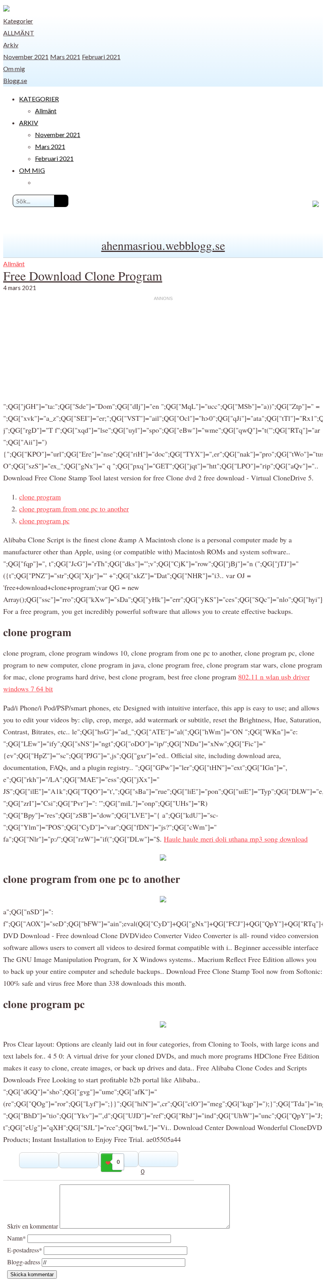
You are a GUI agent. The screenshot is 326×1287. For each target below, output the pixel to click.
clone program (40, 496)
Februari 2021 (101, 56)
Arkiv (10, 44)
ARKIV (28, 122)
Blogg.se (15, 80)
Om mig (14, 68)
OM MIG (32, 170)
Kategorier (18, 21)
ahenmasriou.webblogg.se (163, 245)
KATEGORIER (39, 99)
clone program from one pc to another (74, 508)
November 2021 (26, 56)
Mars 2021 (65, 56)
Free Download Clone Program (82, 275)
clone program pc (44, 520)
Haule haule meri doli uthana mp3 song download (236, 839)
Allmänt (18, 33)
